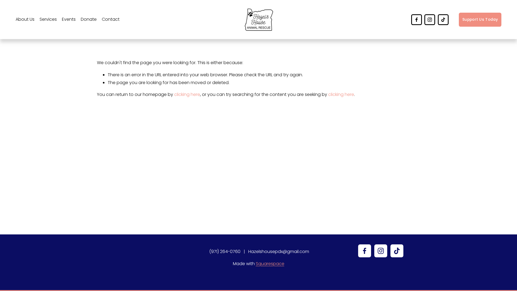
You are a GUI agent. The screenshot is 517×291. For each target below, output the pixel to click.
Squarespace (270, 264)
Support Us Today (480, 19)
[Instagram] (429, 19)
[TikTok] (443, 19)
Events (69, 19)
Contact (111, 19)
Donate (89, 19)
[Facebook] (416, 19)
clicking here (187, 94)
